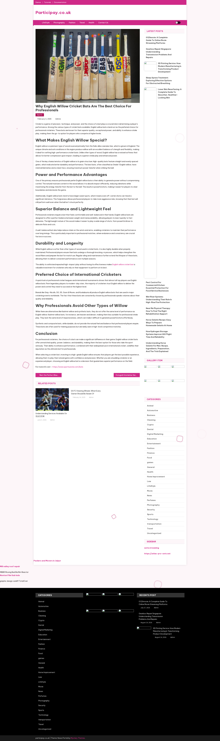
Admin (58, 119)
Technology (152, 519)
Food (149, 458)
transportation (154, 524)
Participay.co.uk (53, 12)
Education (152, 439)
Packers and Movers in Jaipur (47, 561)
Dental (150, 429)
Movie (150, 491)
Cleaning (151, 420)
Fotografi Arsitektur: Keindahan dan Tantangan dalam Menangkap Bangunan (128, 375)
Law (149, 481)
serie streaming (151, 548)
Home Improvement (156, 476)
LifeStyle (46, 22)
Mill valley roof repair (10, 566)
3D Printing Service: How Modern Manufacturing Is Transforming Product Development (169, 67)
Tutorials (47, 2)
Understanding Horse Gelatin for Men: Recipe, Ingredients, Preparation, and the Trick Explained (158, 347)
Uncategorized (154, 533)
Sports (39, 115)
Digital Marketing (155, 434)
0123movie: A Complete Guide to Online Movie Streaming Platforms (157, 40)
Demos (38, 2)
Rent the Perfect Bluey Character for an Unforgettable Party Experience (51, 375)
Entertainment (154, 443)
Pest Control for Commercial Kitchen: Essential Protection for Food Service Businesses (157, 286)
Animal (150, 406)
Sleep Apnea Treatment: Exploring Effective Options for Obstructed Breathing (159, 80)
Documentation (60, 2)
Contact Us (103, 22)
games (150, 462)
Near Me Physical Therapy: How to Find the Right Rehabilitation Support (158, 311)
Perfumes (151, 500)
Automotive (152, 410)
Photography (59, 22)
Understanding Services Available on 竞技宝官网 (51, 414)
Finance (151, 453)
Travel (82, 22)
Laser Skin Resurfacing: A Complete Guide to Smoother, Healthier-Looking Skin (170, 93)
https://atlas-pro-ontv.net (157, 553)
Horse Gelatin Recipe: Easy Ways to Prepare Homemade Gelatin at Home (159, 323)
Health (91, 22)
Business (151, 415)
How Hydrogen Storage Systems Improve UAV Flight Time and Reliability (159, 334)
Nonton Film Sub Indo (10, 575)
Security (151, 510)
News (149, 495)
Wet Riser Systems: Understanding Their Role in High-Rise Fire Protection (159, 299)
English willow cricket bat (123, 264)
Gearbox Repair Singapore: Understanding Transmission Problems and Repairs (158, 53)
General (151, 467)
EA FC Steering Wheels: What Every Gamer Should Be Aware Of (86, 392)
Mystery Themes (78, 738)
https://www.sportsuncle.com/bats (67, 367)
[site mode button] (178, 22)
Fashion (72, 22)
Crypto (150, 425)
